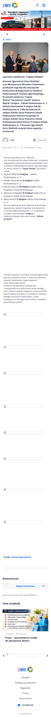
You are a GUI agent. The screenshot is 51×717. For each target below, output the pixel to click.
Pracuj (25, 693)
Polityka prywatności (25, 682)
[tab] (7, 654)
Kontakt (25, 677)
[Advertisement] (25, 246)
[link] (21, 557)
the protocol (25, 698)
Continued (8, 131)
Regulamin (25, 688)
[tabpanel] (25, 20)
